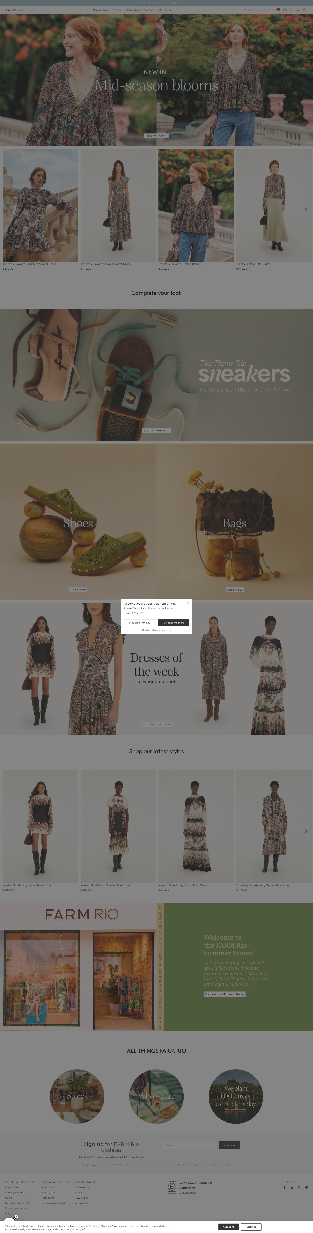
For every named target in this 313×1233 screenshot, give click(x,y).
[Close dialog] (216, 573)
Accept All (229, 1226)
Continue (188, 627)
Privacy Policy (192, 643)
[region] (156, 1227)
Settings (251, 1226)
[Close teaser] (16, 1216)
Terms (200, 643)
